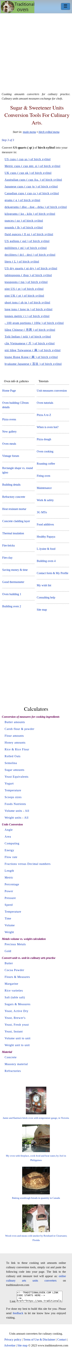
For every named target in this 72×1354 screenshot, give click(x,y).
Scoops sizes (13, 797)
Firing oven (43, 475)
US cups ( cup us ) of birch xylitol (28, 159)
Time (8, 918)
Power (9, 891)
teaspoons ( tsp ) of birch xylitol (26, 282)
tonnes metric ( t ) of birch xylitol (27, 316)
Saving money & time (15, 569)
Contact (61, 1339)
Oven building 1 (11, 594)
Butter (9, 963)
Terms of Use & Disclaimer (39, 1339)
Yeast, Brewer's (15, 1017)
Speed (9, 904)
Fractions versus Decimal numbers (28, 863)
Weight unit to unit (17, 1045)
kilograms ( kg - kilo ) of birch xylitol (30, 213)
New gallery (9, 431)
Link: (13, 1301)
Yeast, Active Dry (16, 1011)
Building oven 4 (46, 561)
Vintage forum (10, 455)
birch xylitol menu (49, 131)
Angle (9, 829)
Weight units (13, 817)
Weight (9, 932)
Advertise (9, 1345)
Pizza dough (44, 439)
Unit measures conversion (52, 390)
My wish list (44, 585)
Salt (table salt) (15, 997)
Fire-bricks (8, 545)
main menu (29, 131)
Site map (42, 609)
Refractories (13, 1070)
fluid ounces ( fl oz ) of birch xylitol (29, 234)
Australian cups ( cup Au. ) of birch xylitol (33, 179)
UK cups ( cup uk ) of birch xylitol (28, 172)
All (27, 810)
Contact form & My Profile (52, 573)
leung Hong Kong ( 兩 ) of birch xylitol (31, 357)
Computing (12, 843)
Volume (10, 925)
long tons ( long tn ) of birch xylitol (28, 309)
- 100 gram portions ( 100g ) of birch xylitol (34, 322)
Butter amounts (15, 722)
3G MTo (42, 512)
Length (9, 870)
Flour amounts (14, 735)
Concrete (11, 1057)
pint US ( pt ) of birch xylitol (24, 288)
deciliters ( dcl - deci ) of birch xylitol (30, 254)
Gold (8, 951)
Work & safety (45, 500)
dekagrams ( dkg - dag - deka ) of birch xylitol (36, 207)
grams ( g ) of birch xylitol (22, 200)
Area (8, 836)
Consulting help (46, 597)
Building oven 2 (11, 606)
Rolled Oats (12, 756)
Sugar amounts (14, 769)
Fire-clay (7, 557)
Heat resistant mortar (14, 509)
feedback (18, 1313)
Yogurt (9, 783)
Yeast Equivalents (16, 776)
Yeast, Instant (14, 1031)
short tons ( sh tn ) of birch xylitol (27, 302)
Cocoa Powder (14, 970)
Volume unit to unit (17, 1038)
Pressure (10, 898)
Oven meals (9, 443)
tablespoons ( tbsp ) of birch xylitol (28, 275)
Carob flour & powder (19, 728)
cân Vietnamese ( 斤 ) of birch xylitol (30, 343)
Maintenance (44, 487)
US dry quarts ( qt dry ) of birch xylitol (31, 268)
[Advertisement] (36, 51)
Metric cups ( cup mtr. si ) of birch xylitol (32, 166)
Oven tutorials (45, 402)
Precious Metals (15, 944)
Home (17, 7)
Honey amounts (15, 742)
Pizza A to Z (44, 414)
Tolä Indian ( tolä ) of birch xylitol (28, 336)
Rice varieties (14, 990)
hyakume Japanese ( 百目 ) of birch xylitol (33, 363)
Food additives (45, 524)
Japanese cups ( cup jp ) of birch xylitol (31, 186)
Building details (11, 484)
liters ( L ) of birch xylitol (22, 261)
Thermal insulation (13, 533)
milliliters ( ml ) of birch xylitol (26, 247)
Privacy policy (12, 1339)
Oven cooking (45, 451)
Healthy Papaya (46, 536)
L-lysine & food (46, 548)
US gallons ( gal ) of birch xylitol (27, 241)
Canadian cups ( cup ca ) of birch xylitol (32, 193)
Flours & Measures (17, 976)
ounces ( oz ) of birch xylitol (24, 220)
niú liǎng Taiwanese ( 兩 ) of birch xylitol (33, 350)
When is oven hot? (48, 427)
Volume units (13, 810)
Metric (9, 877)
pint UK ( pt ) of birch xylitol (24, 295)
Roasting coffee (46, 463)
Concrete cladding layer (16, 521)
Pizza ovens (9, 419)
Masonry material (16, 1064)
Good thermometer (13, 582)
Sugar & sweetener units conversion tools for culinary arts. (36, 115)
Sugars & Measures (17, 1004)
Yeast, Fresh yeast (17, 1024)
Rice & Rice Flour (17, 749)
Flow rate (11, 857)
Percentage (12, 884)
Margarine (11, 983)
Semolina (11, 763)
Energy (9, 850)
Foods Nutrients (15, 804)
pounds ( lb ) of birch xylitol (24, 227)
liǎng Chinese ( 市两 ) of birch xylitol (30, 329)
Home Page (9, 390)
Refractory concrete (13, 496)
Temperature (13, 790)
